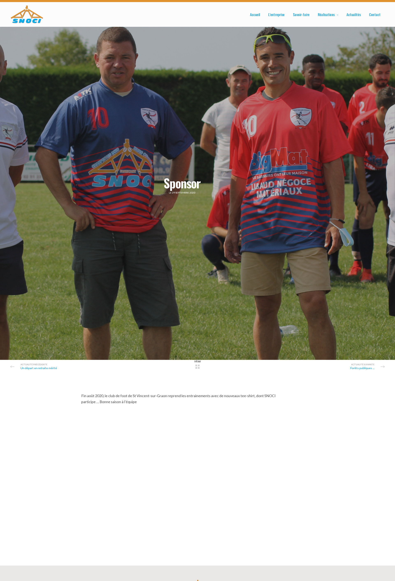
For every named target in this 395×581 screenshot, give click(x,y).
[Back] (197, 367)
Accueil (255, 14)
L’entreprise (276, 14)
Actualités (353, 14)
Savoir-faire (301, 14)
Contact (375, 14)
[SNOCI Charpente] (27, 14)
